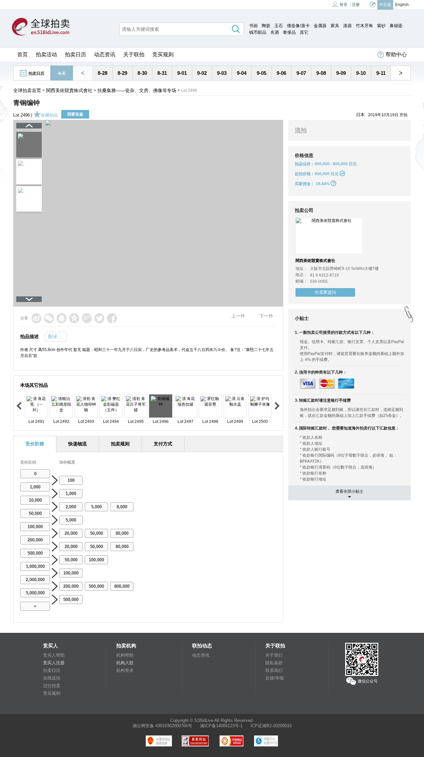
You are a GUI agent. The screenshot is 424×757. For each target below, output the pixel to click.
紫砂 (381, 25)
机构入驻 (124, 662)
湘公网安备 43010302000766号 (162, 725)
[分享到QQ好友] (62, 318)
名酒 (274, 32)
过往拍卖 (51, 685)
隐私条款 (274, 662)
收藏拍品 (49, 115)
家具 (335, 25)
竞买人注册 (54, 662)
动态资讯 (104, 54)
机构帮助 (124, 655)
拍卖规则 (120, 443)
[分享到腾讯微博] (87, 318)
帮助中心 (396, 54)
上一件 (238, 316)
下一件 (266, 316)
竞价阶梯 (35, 443)
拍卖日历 (75, 54)
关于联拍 (133, 54)
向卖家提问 (325, 292)
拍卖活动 (46, 54)
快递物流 (77, 443)
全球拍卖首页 (27, 90)
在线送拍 (51, 678)
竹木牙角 (364, 25)
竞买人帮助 (54, 655)
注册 (356, 4)
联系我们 (274, 670)
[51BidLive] (41, 27)
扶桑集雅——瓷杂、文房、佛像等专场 (136, 90)
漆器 (347, 25)
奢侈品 (289, 32)
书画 (253, 25)
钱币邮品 (257, 32)
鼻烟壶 (396, 25)
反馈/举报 (274, 678)
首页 (22, 54)
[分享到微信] (49, 318)
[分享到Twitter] (99, 318)
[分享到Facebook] (112, 318)
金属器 (320, 25)
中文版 (385, 4)
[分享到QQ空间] (74, 318)
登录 (343, 4)
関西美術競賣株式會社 (69, 90)
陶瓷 (266, 25)
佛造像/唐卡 (298, 25)
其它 (304, 32)
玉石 (278, 25)
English (402, 4)
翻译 (52, 336)
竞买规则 (163, 54)
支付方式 (163, 443)
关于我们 (274, 655)
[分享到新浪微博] (36, 318)
